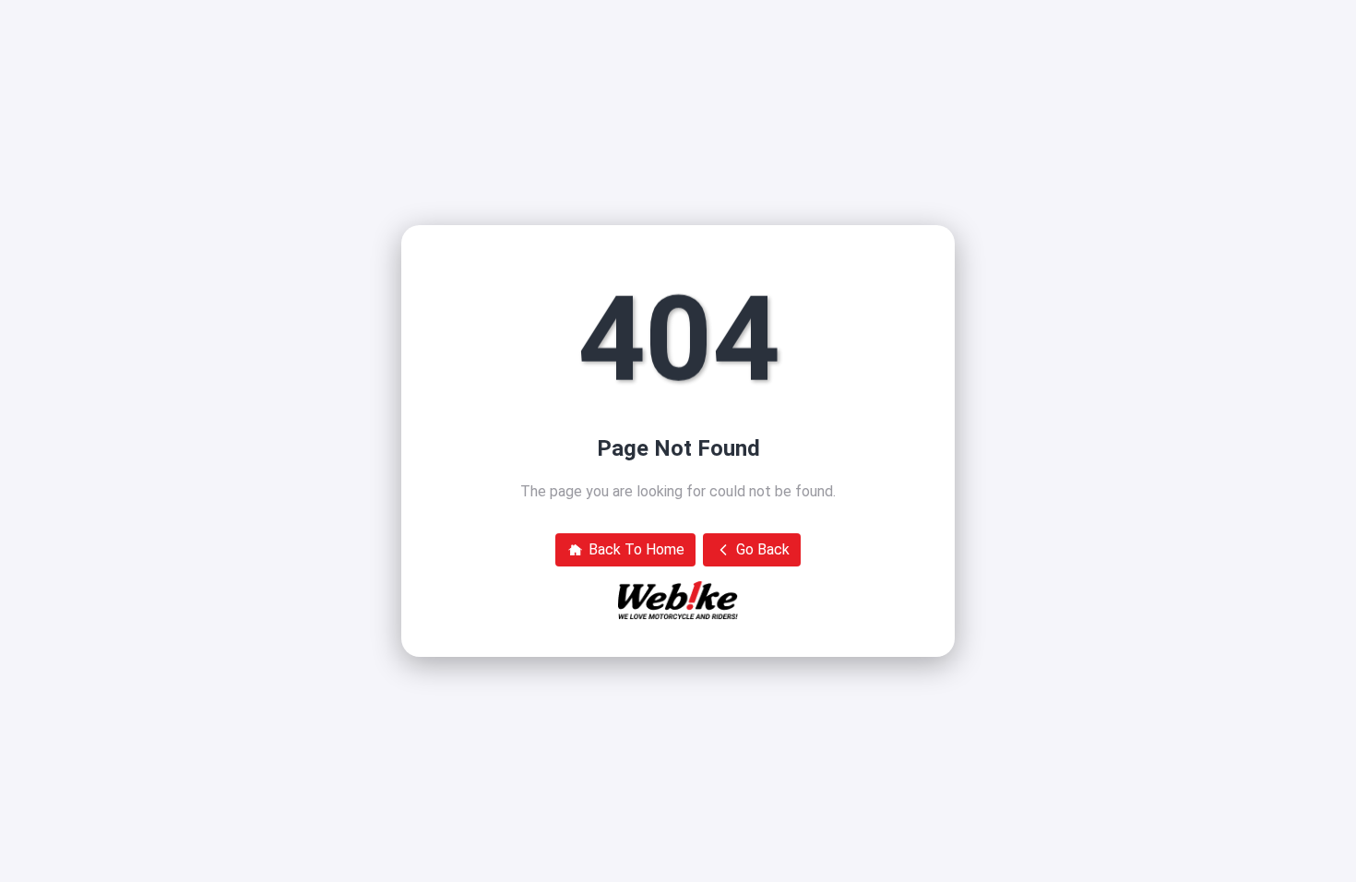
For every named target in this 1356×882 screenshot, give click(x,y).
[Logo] (678, 600)
